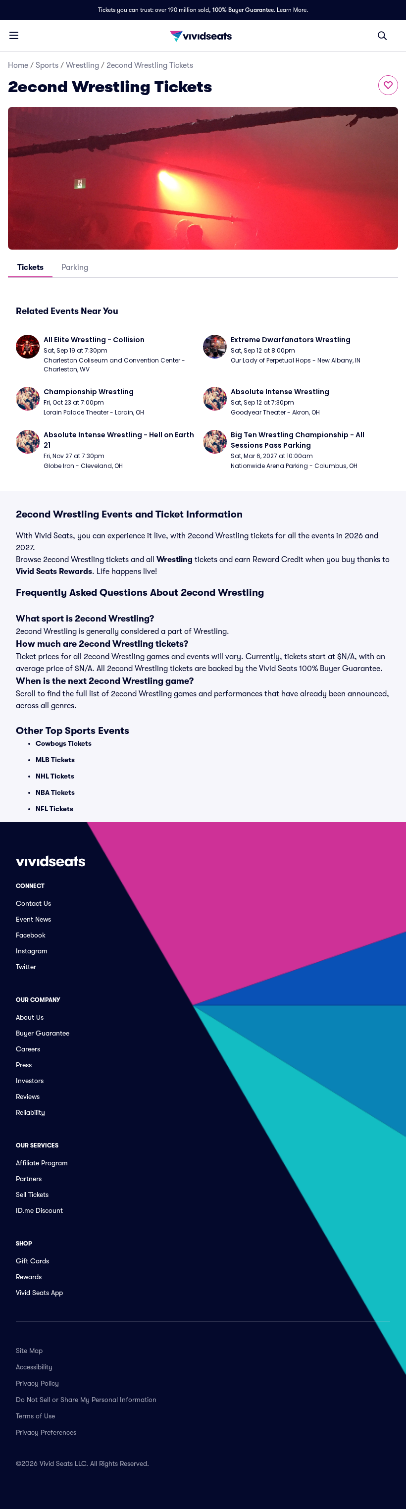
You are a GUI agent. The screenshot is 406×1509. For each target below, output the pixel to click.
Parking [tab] (74, 267)
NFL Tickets (54, 809)
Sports (47, 65)
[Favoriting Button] (388, 85)
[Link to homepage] (203, 36)
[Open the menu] (14, 35)
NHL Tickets (55, 776)
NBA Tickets (55, 792)
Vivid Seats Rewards (54, 571)
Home (18, 65)
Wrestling (82, 65)
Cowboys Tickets (64, 743)
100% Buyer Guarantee (243, 9)
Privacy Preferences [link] (46, 1432)
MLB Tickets (55, 760)
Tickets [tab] (30, 267)
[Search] (382, 36)
